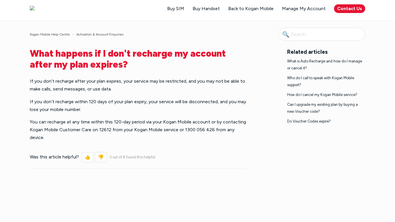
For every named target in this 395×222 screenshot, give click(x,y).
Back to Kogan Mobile (251, 8)
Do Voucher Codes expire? (309, 121)
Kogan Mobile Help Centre (50, 34)
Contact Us (349, 8)
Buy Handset (206, 8)
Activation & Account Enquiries (99, 34)
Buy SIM (175, 8)
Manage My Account (304, 8)
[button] (88, 157)
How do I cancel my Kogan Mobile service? (322, 94)
